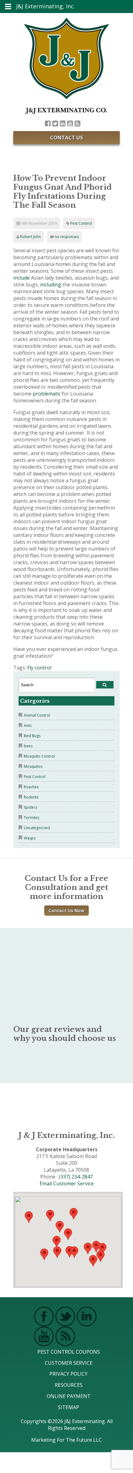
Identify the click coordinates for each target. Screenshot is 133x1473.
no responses (67, 236)
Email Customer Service (67, 1183)
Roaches (31, 787)
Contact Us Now (66, 910)
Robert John (30, 236)
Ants (28, 725)
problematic (47, 393)
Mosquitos (33, 766)
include (21, 277)
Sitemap (68, 1407)
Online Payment (69, 1396)
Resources (69, 1385)
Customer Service (68, 1363)
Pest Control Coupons (68, 1351)
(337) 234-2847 (76, 1176)
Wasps (30, 838)
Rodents (31, 797)
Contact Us (66, 137)
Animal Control (37, 715)
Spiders (30, 807)
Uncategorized (37, 827)
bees (28, 746)
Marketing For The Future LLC (66, 1439)
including (50, 284)
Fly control (39, 667)
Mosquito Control (39, 756)
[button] (74, 1252)
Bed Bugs (32, 735)
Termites (31, 817)
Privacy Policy (68, 1373)
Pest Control (81, 223)
